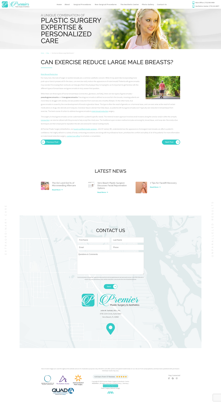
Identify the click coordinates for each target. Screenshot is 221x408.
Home (59, 4)
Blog (47, 53)
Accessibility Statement (110, 386)
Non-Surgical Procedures (106, 4)
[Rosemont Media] (110, 391)
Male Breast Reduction (49, 74)
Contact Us (162, 4)
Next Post (169, 142)
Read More (56, 190)
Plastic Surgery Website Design (110, 388)
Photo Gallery (148, 4)
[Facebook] (170, 378)
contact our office (73, 136)
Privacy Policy (117, 383)
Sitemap (125, 383)
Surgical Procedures (82, 4)
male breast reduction (100, 111)
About (67, 4)
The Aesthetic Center (129, 4)
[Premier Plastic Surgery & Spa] (15, 4)
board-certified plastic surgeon (85, 129)
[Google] (174, 378)
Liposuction (45, 120)
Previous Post (52, 142)
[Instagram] (178, 378)
